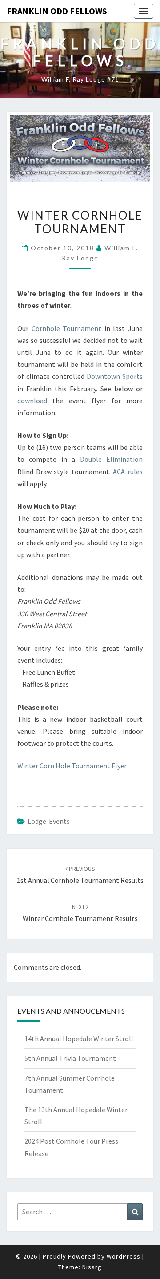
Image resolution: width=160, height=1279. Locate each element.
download (32, 400)
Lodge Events (49, 821)
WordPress (123, 1256)
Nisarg (92, 1267)
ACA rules (128, 471)
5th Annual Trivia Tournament (70, 1058)
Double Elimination (111, 459)
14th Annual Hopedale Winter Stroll (78, 1038)
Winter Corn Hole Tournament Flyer (72, 765)
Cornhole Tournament (67, 328)
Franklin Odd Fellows (57, 10)
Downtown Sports (115, 376)
